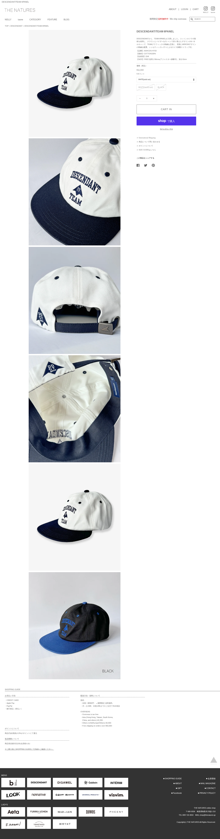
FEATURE (52, 19)
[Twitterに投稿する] (147, 165)
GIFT (179, 788)
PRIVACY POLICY (207, 793)
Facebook (177, 793)
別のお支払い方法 (166, 129)
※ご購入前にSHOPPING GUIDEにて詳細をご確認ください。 (29, 749)
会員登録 (211, 778)
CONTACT (210, 788)
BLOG (66, 19)
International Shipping (147, 138)
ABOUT (173, 9)
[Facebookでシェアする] (139, 165)
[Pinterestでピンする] (154, 165)
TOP (7, 26)
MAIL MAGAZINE (208, 783)
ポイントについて (146, 146)
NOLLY (8, 19)
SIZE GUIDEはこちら (147, 150)
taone (20, 19)
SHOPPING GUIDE (173, 778)
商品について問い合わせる (149, 142)
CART (196, 9)
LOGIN (184, 9)
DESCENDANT (16, 26)
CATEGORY (35, 19)
